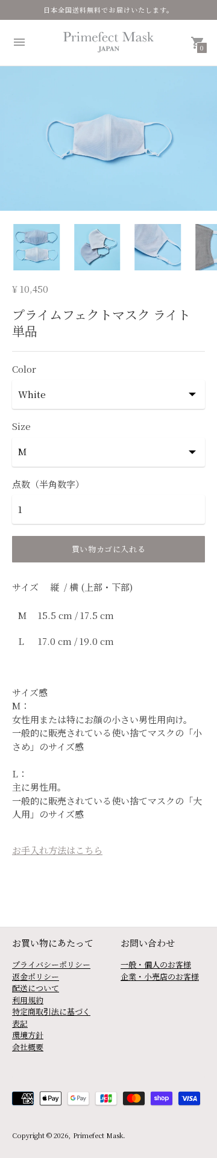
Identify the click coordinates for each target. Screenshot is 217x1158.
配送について (35, 988)
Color (24, 369)
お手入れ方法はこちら (57, 850)
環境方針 (27, 1035)
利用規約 (27, 1000)
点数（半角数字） (48, 484)
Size (21, 426)
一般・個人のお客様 (156, 964)
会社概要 (27, 1047)
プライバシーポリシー (51, 964)
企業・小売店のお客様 (160, 976)
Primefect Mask (98, 1135)
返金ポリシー (35, 976)
